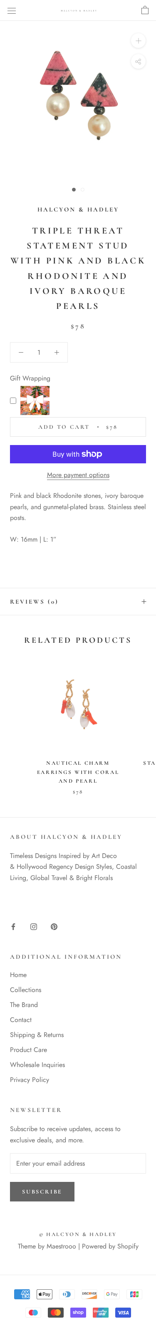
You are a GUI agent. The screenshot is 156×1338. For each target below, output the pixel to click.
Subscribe (42, 1191)
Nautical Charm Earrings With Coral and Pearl (78, 772)
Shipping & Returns (37, 1035)
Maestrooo (61, 1246)
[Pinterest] (54, 925)
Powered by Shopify (110, 1246)
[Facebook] (13, 925)
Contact (21, 1020)
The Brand (24, 1005)
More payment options (78, 475)
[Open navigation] (11, 10)
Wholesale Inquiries (37, 1064)
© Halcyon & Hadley (78, 1234)
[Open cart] (145, 10)
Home (18, 975)
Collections (25, 990)
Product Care (28, 1049)
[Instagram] (33, 925)
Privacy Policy (29, 1079)
